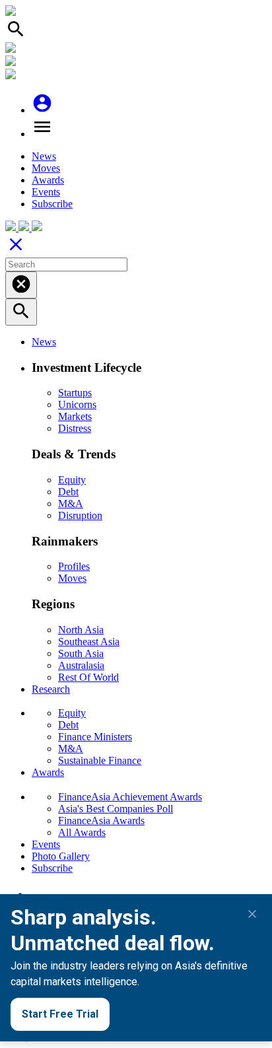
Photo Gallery (61, 856)
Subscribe (52, 203)
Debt (68, 491)
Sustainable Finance (99, 760)
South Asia (81, 653)
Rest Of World (88, 677)
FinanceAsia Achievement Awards (130, 796)
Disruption (80, 515)
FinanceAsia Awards (101, 820)
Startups (75, 392)
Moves (46, 168)
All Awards (82, 832)
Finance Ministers (95, 736)
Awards (48, 180)
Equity (72, 479)
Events (46, 191)
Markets (75, 416)
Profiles (74, 566)
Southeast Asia (88, 641)
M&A (70, 503)
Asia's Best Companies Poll (115, 808)
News (44, 156)
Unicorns (77, 404)
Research (51, 689)
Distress (74, 428)
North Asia (81, 629)
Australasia (81, 665)
